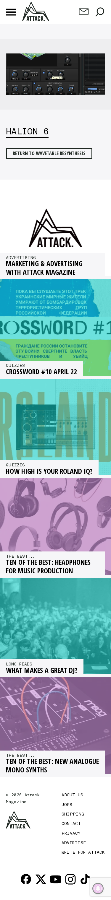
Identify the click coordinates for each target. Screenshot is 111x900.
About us (72, 795)
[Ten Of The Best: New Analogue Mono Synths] (55, 725)
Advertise (74, 842)
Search (100, 12)
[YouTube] (56, 879)
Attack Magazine (36, 11)
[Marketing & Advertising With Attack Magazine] (55, 228)
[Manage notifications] (98, 888)
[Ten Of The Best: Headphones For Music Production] (55, 526)
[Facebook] (26, 879)
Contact (71, 823)
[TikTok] (85, 879)
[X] (41, 879)
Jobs (67, 804)
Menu (11, 12)
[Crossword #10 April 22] (55, 327)
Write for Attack (83, 852)
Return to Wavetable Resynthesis (49, 153)
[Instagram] (70, 879)
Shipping (73, 814)
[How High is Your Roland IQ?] (55, 427)
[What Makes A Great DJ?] (55, 626)
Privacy (71, 833)
